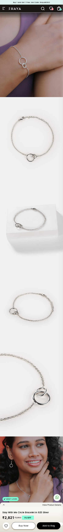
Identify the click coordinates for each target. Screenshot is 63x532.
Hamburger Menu (4, 8)
